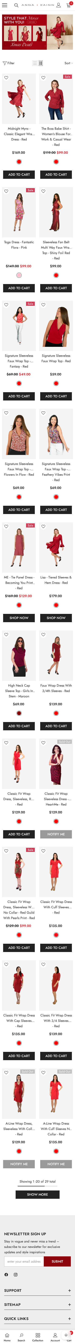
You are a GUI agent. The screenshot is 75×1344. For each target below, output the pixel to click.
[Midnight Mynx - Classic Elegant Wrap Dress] (19, 99)
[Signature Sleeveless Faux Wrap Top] (56, 326)
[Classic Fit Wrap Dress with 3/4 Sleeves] (56, 985)
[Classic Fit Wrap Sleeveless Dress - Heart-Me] (56, 764)
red (19, 161)
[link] (37, 32)
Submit (57, 1261)
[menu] (4, 5)
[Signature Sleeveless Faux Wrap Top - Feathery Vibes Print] (56, 434)
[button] (35, 63)
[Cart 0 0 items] (68, 5)
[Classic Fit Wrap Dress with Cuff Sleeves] (56, 872)
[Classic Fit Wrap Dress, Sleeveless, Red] (19, 764)
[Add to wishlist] (6, 78)
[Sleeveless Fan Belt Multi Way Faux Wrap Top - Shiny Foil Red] (56, 212)
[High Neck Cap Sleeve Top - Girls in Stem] (19, 655)
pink (19, 275)
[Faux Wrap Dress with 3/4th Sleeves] (56, 655)
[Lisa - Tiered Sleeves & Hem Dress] (56, 547)
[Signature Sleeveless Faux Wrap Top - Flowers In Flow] (19, 434)
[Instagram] (15, 1274)
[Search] (16, 5)
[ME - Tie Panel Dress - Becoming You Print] (19, 547)
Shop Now (19, 618)
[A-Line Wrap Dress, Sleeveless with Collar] (19, 1093)
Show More (37, 1194)
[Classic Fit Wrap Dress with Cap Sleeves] (19, 985)
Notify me (56, 834)
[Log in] (58, 5)
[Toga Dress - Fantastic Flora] (19, 212)
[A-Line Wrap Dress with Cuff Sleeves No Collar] (56, 1093)
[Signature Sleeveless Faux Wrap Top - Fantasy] (19, 326)
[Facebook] (6, 1274)
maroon (19, 713)
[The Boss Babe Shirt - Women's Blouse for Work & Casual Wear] (56, 99)
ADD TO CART (19, 174)
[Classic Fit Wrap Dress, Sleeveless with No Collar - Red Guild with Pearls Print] (19, 872)
